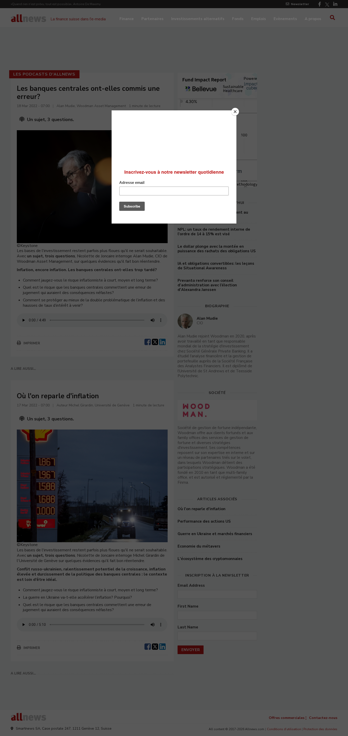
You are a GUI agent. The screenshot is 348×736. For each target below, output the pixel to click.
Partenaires (152, 18)
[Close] (235, 111)
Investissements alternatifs (197, 18)
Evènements (285, 18)
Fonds (238, 18)
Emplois (258, 18)
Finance (126, 18)
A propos (313, 18)
